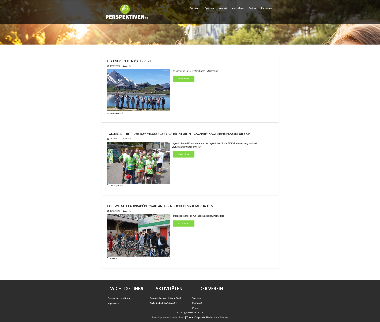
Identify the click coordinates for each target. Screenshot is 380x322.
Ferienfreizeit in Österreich (129, 61)
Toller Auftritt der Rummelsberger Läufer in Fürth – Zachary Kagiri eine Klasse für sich (178, 133)
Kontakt (223, 8)
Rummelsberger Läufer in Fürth (165, 298)
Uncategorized (116, 113)
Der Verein (194, 8)
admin (128, 66)
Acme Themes (220, 317)
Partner (252, 8)
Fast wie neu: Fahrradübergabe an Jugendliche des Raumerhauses (160, 206)
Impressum (266, 8)
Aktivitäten (238, 8)
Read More (183, 78)
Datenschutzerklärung (119, 298)
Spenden (209, 8)
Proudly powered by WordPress (168, 317)
